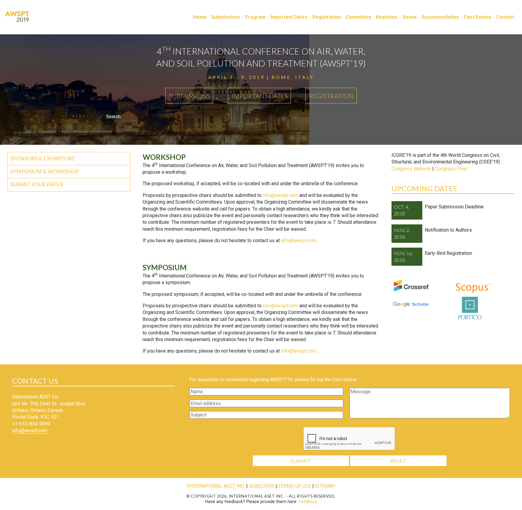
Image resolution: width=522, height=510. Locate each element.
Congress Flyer (451, 169)
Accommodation (440, 17)
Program (255, 17)
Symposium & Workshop (44, 171)
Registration (326, 17)
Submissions (225, 17)
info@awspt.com (280, 195)
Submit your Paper (36, 184)
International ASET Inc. (215, 486)
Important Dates (289, 17)
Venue (409, 17)
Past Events (477, 17)
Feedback (307, 501)
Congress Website (411, 169)
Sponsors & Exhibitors (42, 158)
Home (200, 17)
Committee (358, 17)
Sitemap (325, 486)
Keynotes (387, 17)
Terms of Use (294, 486)
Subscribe (261, 486)
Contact (505, 17)
